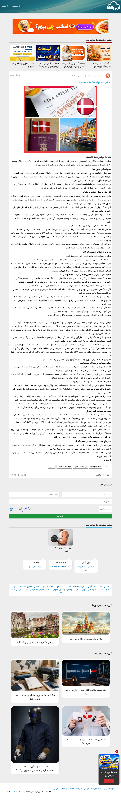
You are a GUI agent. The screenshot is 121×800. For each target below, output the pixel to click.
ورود (4, 6)
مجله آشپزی (48, 586)
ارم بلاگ (17, 792)
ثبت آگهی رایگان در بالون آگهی (86, 566)
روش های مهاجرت (80, 466)
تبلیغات (79, 788)
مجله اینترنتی (109, 788)
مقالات (71, 788)
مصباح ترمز (104, 586)
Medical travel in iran (60, 564)
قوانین (86, 788)
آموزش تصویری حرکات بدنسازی (26, 586)
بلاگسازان (60, 586)
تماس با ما (56, 788)
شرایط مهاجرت (95, 466)
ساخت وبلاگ (96, 788)
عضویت (15, 6)
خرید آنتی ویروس (89, 589)
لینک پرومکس (72, 589)
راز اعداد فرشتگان (35, 564)
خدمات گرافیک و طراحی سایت (37, 589)
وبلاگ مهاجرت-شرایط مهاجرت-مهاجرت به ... (87, 76)
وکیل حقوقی (57, 589)
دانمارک (51, 466)
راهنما (64, 788)
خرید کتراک (104, 589)
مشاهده (109, 781)
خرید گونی (92, 586)
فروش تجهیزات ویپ (76, 586)
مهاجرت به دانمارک (64, 466)
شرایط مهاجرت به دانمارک (93, 82)
